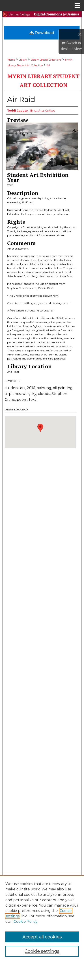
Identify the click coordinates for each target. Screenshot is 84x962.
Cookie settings (42, 951)
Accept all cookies (42, 937)
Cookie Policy (25, 921)
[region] (42, 918)
